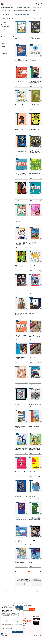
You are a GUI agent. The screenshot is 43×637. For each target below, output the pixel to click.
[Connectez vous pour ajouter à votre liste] (26, 32)
